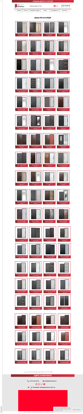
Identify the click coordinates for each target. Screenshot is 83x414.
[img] (22, 27)
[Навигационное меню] (1, 1)
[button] (34, 10)
